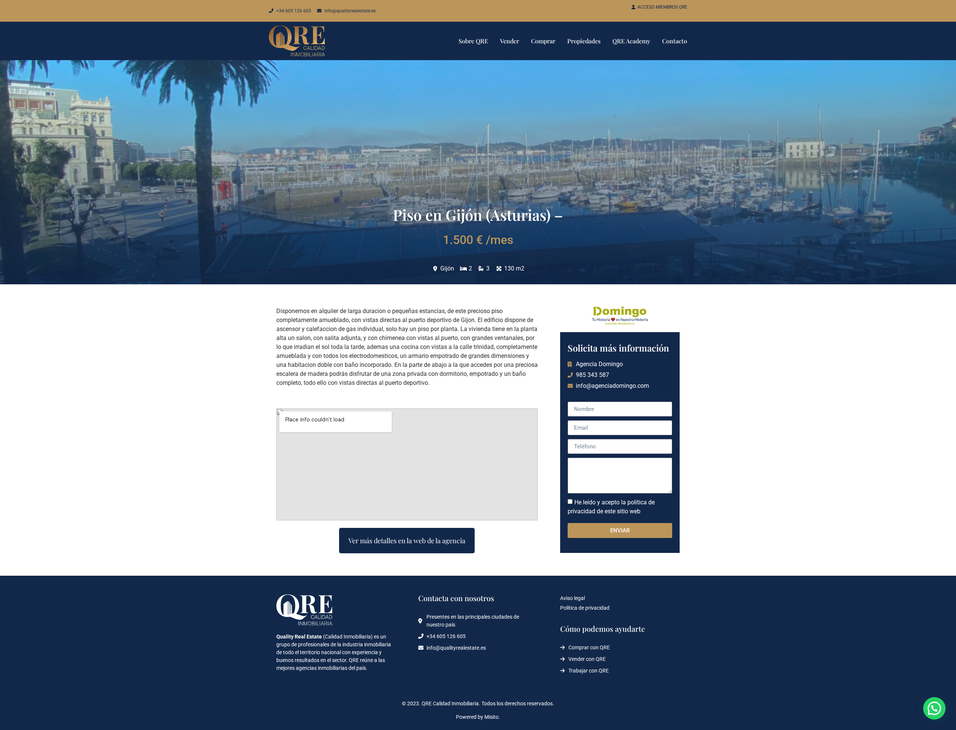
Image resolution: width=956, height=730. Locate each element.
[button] (934, 708)
